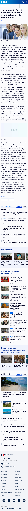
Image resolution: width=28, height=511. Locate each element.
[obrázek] (14, 130)
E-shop (3, 489)
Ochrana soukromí (10, 508)
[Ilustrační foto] (14, 31)
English (2, 508)
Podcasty (3, 483)
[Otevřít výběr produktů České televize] (26, 2)
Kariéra (16, 486)
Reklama (17, 474)
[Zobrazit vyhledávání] (23, 2)
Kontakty (17, 495)
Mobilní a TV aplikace (6, 492)
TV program (4, 471)
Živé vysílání (4, 474)
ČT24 (11, 200)
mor (2, 20)
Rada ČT (17, 483)
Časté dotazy (18, 492)
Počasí (3, 486)
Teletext (3, 480)
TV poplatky (4, 477)
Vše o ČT (3, 495)
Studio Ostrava (18, 480)
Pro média (17, 471)
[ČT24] (4, 2)
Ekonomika (4, 200)
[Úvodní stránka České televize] (7, 455)
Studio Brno (18, 477)
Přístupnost (19, 508)
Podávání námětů (19, 489)
